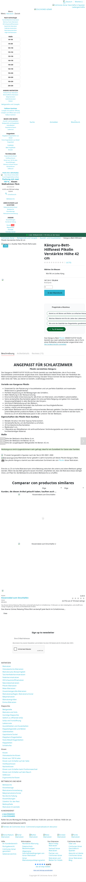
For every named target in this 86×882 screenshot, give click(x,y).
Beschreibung (7, 353)
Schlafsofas (7, 745)
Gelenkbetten (10, 125)
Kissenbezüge (11, 211)
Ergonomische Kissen (10, 156)
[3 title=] (74, 598)
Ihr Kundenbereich (10, 843)
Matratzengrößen (10, 699)
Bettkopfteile (8, 804)
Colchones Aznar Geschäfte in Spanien (75, 848)
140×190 (10, 60)
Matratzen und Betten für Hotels (55, 859)
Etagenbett (10, 142)
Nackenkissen (11, 166)
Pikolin (62, 338)
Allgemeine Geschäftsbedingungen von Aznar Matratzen (33, 853)
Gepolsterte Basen (10, 127)
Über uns (72, 843)
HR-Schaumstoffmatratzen (10, 24)
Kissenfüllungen (10, 162)
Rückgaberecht (9, 846)
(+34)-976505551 (8, 814)
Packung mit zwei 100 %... (10, 180)
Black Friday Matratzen (53, 844)
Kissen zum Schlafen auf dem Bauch (17, 772)
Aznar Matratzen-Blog (76, 859)
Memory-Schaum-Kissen (10, 164)
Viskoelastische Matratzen (13, 669)
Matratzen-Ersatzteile (11, 807)
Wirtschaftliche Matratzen (10, 95)
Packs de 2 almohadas (11, 173)
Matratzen (7, 666)
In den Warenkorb (55, 293)
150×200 (10, 73)
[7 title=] (80, 598)
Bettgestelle (7, 709)
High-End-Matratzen (10, 32)
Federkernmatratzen (11, 28)
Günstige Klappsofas (11, 715)
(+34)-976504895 (8, 816)
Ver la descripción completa (55, 344)
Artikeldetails (23, 353)
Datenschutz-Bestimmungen (28, 847)
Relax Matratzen (9, 688)
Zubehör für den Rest (11, 801)
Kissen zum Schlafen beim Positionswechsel (20, 769)
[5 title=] (77, 598)
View (5, 613)
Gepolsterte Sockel (10, 734)
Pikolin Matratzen (10, 686)
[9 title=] (82, 598)
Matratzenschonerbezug (10, 213)
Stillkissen (10, 168)
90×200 (10, 44)
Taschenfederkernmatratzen (10, 20)
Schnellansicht (10, 194)
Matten (10, 101)
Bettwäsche (10, 209)
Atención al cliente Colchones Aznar (76, 854)
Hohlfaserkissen (10, 158)
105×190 (10, 48)
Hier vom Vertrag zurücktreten (43, 870)
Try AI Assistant (57, 329)
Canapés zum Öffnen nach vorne (10, 113)
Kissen (5, 753)
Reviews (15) (38, 353)
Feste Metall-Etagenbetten (13, 740)
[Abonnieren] (72, 638)
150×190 (10, 69)
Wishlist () (79, 2)
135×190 (10, 56)
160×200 (10, 77)
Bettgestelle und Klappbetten (10, 123)
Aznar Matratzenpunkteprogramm (33, 859)
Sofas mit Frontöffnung (12, 721)
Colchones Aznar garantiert (9, 850)
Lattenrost (11, 129)
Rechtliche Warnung (30, 843)
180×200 (10, 81)
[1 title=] (71, 598)
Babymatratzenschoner (10, 207)
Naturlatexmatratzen (10, 30)
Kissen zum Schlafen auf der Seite (16, 761)
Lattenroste (7, 723)
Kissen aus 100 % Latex (10, 160)
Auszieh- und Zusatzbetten (10, 121)
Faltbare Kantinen (10, 108)
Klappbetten (7, 743)
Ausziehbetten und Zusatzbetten (15, 726)
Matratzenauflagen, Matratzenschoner (18, 694)
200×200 (10, 86)
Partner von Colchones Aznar (55, 854)
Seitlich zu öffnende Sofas (13, 718)
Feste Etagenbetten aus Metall (10, 140)
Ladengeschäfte (78, 7)
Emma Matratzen (9, 702)
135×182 (10, 52)
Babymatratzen (10, 97)
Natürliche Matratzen (10, 26)
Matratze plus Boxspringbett (14, 672)
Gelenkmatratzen (10, 99)
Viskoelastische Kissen (11, 755)
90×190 (10, 39)
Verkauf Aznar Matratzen (10, 93)
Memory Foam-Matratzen (10, 22)
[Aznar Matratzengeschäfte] (29, 826)
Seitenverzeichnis (9, 854)
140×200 (10, 65)
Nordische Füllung (10, 222)
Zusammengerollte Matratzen (14, 691)
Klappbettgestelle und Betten (14, 729)
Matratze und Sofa (10, 712)
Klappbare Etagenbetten (12, 737)
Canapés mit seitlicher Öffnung (10, 110)
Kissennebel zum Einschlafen (15, 597)
